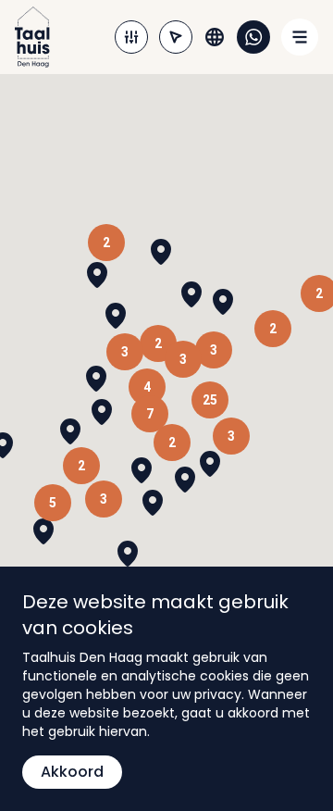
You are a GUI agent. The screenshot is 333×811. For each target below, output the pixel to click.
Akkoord (72, 771)
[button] (141, 470)
